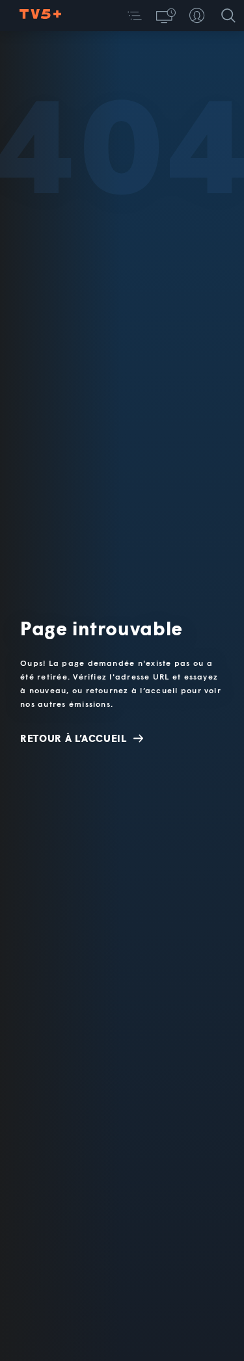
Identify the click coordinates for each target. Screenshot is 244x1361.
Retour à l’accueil (73, 738)
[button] (134, 15)
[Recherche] (228, 15)
